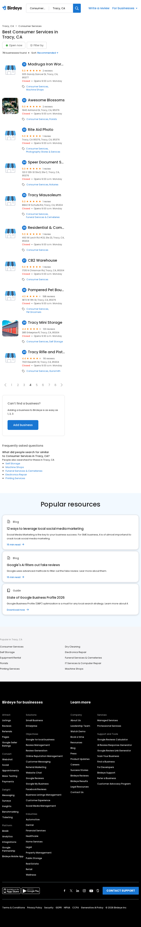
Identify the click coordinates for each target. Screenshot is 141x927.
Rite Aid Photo (40, 129)
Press (73, 753)
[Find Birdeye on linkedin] (77, 891)
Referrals (7, 731)
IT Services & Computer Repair (83, 663)
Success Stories (79, 770)
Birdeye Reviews (79, 775)
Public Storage (34, 858)
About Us (75, 720)
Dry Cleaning (72, 646)
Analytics (7, 836)
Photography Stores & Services (43, 151)
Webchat (7, 759)
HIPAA (67, 907)
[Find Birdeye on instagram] (84, 891)
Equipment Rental (10, 657)
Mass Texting (9, 776)
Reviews (6, 725)
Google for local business (40, 739)
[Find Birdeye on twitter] (71, 891)
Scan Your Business (108, 756)
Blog (72, 748)
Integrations (9, 842)
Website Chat (34, 772)
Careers (74, 764)
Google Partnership (8, 849)
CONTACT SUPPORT (120, 891)
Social (5, 765)
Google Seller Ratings (9, 744)
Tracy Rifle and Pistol (46, 352)
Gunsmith (54, 371)
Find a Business (106, 761)
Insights (6, 806)
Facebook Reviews (36, 789)
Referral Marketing (36, 767)
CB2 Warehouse (42, 260)
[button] (5, 384)
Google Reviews (35, 778)
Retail (29, 869)
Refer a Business (106, 778)
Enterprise (31, 725)
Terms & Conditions (13, 907)
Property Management (39, 852)
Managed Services (107, 720)
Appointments (10, 770)
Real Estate (32, 863)
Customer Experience (38, 800)
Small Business (34, 720)
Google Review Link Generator (114, 750)
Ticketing (7, 817)
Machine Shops (35, 89)
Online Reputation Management (44, 756)
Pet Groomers (33, 312)
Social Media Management (41, 805)
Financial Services (36, 830)
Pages (5, 737)
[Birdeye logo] (12, 8)
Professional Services (109, 725)
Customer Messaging (38, 761)
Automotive (33, 819)
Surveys (6, 800)
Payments (8, 781)
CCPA (75, 907)
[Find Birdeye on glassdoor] (98, 891)
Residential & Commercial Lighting (46, 227)
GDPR (59, 907)
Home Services (34, 841)
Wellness (31, 874)
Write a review (98, 8)
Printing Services (15, 478)
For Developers (105, 767)
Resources (76, 742)
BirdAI (5, 830)
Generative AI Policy (92, 907)
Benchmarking (10, 811)
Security (48, 907)
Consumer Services (37, 86)
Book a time (77, 737)
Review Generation (36, 750)
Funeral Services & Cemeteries (43, 217)
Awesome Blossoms (46, 100)
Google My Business (37, 783)
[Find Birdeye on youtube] (91, 891)
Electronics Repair (16, 474)
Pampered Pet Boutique (46, 290)
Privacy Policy (34, 907)
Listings (6, 720)
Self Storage (56, 341)
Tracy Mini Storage (45, 322)
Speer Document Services (46, 162)
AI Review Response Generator (114, 745)
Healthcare (32, 836)
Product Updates (80, 759)
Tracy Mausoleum (44, 195)
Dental (30, 825)
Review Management (38, 745)
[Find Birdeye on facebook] (64, 891)
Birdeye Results (79, 781)
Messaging (8, 795)
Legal (29, 847)
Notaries (53, 184)
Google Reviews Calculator (112, 739)
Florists (53, 119)
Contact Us (77, 792)
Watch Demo (78, 731)
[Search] (77, 8)
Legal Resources (79, 786)
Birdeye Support (106, 772)
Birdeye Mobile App (13, 856)
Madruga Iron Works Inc (46, 64)
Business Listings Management (44, 794)
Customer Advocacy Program (114, 783)
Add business (23, 425)
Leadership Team (80, 725)
